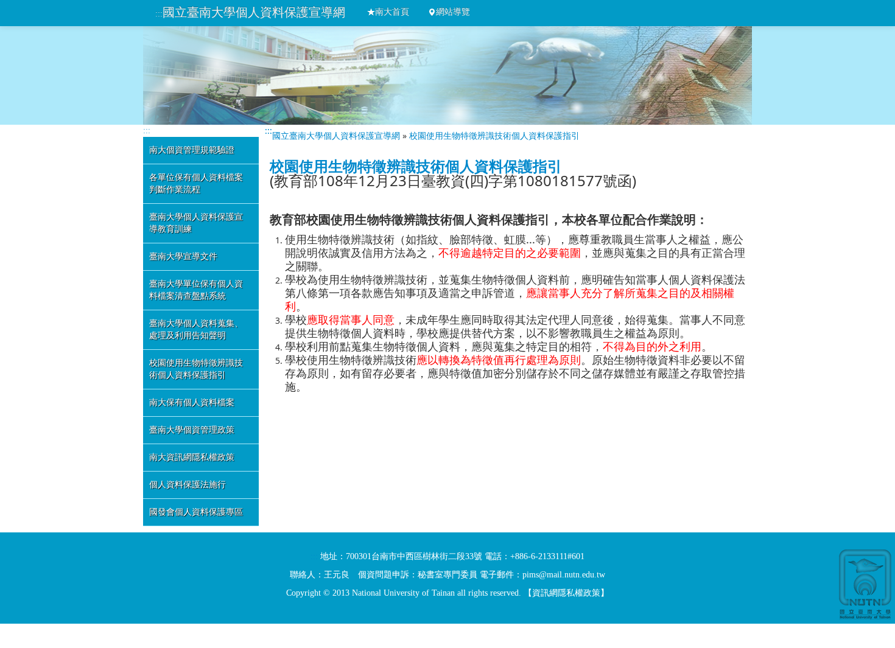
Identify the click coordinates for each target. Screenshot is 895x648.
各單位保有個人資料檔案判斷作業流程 (196, 183)
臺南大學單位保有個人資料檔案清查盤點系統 (196, 290)
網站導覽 (453, 11)
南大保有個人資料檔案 (191, 402)
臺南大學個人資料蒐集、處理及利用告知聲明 (196, 329)
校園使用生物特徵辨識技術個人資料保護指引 (196, 369)
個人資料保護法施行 (187, 484)
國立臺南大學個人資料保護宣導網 (254, 12)
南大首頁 (392, 11)
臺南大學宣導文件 (183, 256)
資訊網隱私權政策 (566, 592)
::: (159, 13)
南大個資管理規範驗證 (191, 150)
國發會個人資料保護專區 (196, 512)
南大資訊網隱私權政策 (191, 457)
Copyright (303, 592)
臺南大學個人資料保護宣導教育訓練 (196, 223)
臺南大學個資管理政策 (191, 429)
